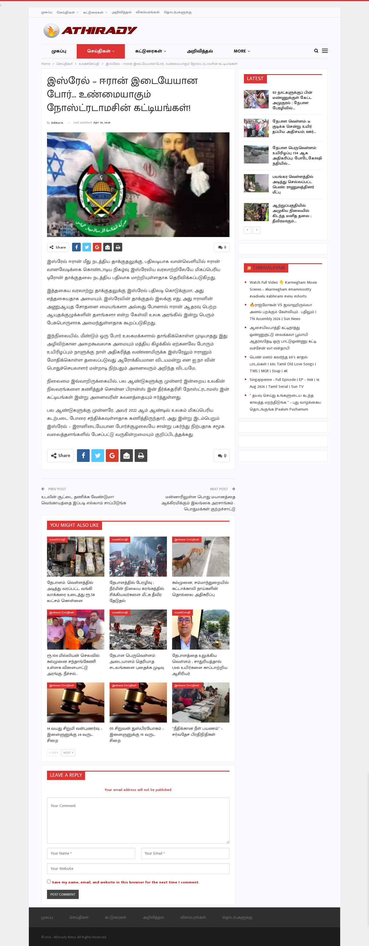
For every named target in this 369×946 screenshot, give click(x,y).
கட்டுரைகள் (93, 12)
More (240, 51)
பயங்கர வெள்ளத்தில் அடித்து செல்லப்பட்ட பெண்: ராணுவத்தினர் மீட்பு (293, 184)
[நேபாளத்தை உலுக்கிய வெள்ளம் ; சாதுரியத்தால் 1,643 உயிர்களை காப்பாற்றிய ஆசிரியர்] (200, 630)
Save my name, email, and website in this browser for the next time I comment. (125, 882)
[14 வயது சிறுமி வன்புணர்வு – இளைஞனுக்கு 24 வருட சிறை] (75, 702)
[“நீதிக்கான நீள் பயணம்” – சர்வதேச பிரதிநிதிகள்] (200, 702)
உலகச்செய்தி (57, 539)
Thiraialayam (269, 268)
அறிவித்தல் (121, 12)
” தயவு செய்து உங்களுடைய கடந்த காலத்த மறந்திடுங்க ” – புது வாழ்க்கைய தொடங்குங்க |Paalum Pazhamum (285, 402)
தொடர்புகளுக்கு (178, 12)
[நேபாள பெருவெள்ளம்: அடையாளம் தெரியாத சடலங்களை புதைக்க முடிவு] (138, 630)
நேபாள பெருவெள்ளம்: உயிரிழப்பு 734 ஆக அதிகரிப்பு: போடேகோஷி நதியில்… (297, 155)
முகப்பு (46, 12)
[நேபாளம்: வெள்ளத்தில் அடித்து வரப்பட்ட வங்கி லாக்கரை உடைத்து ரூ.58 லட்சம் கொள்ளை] (75, 557)
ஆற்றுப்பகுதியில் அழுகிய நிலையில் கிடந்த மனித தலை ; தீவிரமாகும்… (291, 213)
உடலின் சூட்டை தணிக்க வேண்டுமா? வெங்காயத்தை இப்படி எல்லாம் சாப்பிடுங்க (83, 500)
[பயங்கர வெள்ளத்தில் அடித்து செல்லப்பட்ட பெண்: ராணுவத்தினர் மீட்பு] (256, 183)
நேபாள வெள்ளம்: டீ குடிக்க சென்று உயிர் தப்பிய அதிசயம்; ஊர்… (294, 126)
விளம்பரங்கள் (147, 12)
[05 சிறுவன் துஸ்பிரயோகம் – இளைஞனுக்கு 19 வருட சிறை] (138, 702)
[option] (283, 158)
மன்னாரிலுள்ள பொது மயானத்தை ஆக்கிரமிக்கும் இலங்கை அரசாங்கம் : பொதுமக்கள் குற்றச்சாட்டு (198, 503)
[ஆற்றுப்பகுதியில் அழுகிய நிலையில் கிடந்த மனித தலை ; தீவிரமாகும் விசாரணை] (256, 212)
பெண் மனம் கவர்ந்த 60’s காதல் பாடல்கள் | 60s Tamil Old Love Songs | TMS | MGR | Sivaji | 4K (283, 364)
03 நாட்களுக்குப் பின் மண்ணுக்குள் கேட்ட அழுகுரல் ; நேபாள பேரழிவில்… (292, 100)
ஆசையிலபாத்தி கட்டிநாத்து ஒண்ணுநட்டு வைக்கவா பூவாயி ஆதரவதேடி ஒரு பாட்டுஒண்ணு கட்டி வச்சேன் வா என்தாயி (283, 337)
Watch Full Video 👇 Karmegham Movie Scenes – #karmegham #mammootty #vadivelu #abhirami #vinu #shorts (283, 289)
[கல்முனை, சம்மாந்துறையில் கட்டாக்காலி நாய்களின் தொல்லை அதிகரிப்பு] (200, 557)
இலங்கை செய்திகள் (187, 539)
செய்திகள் (66, 12)
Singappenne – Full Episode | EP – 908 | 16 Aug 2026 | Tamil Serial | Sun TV (284, 383)
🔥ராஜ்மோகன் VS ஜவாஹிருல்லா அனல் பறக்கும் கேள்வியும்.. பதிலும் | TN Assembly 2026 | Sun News (283, 312)
